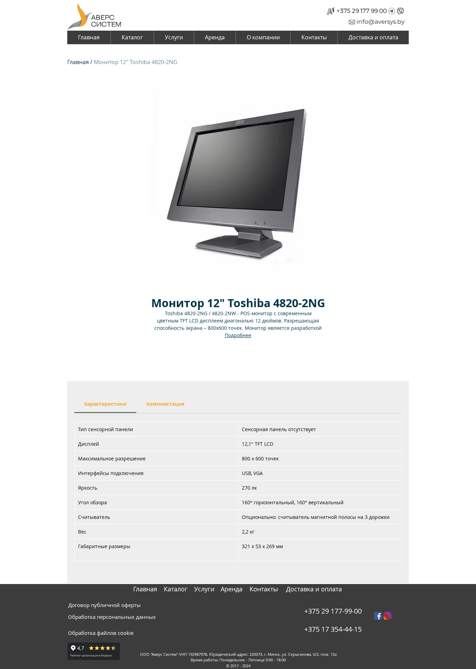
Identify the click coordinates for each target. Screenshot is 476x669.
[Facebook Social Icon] (378, 616)
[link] (105, 403)
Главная (78, 62)
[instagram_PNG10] (387, 616)
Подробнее (238, 335)
